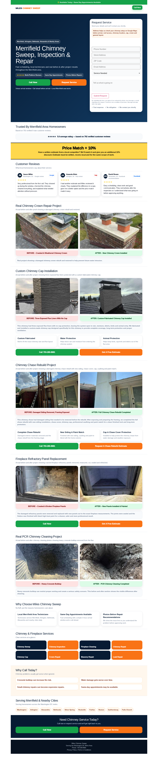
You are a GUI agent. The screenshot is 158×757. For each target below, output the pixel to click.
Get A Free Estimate (111, 352)
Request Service (69, 82)
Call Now (137, 7)
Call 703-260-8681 (47, 352)
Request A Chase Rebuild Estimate (111, 446)
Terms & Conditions (84, 750)
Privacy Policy (72, 750)
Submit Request (100, 96)
